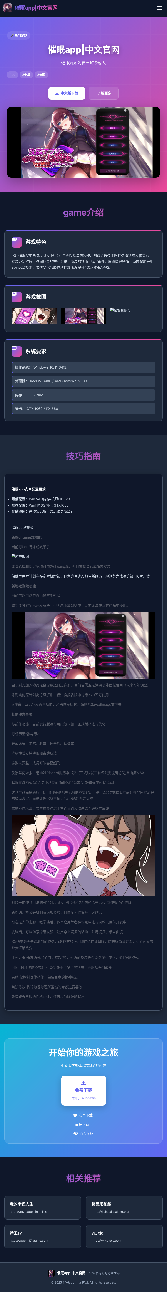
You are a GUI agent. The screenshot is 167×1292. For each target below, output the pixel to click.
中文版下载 (69, 93)
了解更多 (104, 93)
